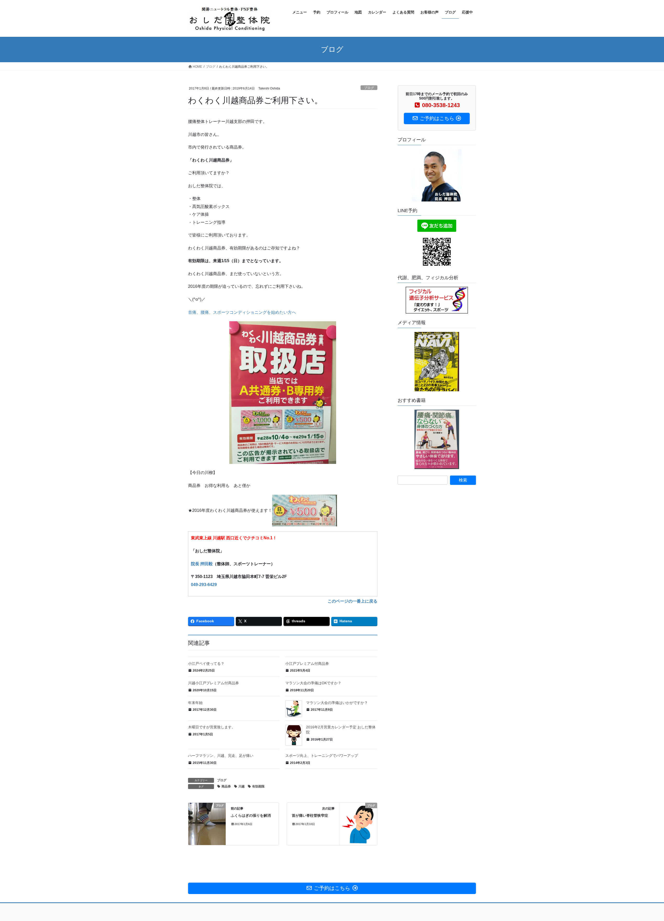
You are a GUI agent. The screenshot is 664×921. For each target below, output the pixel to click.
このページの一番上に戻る (352, 601)
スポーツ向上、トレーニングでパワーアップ (321, 755)
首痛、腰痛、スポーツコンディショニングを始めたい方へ (242, 312)
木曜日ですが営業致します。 (211, 727)
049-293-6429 (204, 584)
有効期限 (258, 786)
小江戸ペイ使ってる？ (206, 663)
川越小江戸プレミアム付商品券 (213, 683)
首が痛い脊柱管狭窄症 (310, 815)
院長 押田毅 (202, 564)
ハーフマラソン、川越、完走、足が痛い (220, 755)
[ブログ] (207, 822)
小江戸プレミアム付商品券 (307, 663)
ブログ (369, 88)
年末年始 (195, 703)
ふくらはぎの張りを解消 (251, 815)
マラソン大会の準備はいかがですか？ (337, 703)
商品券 (226, 786)
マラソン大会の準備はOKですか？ (313, 683)
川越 (241, 786)
